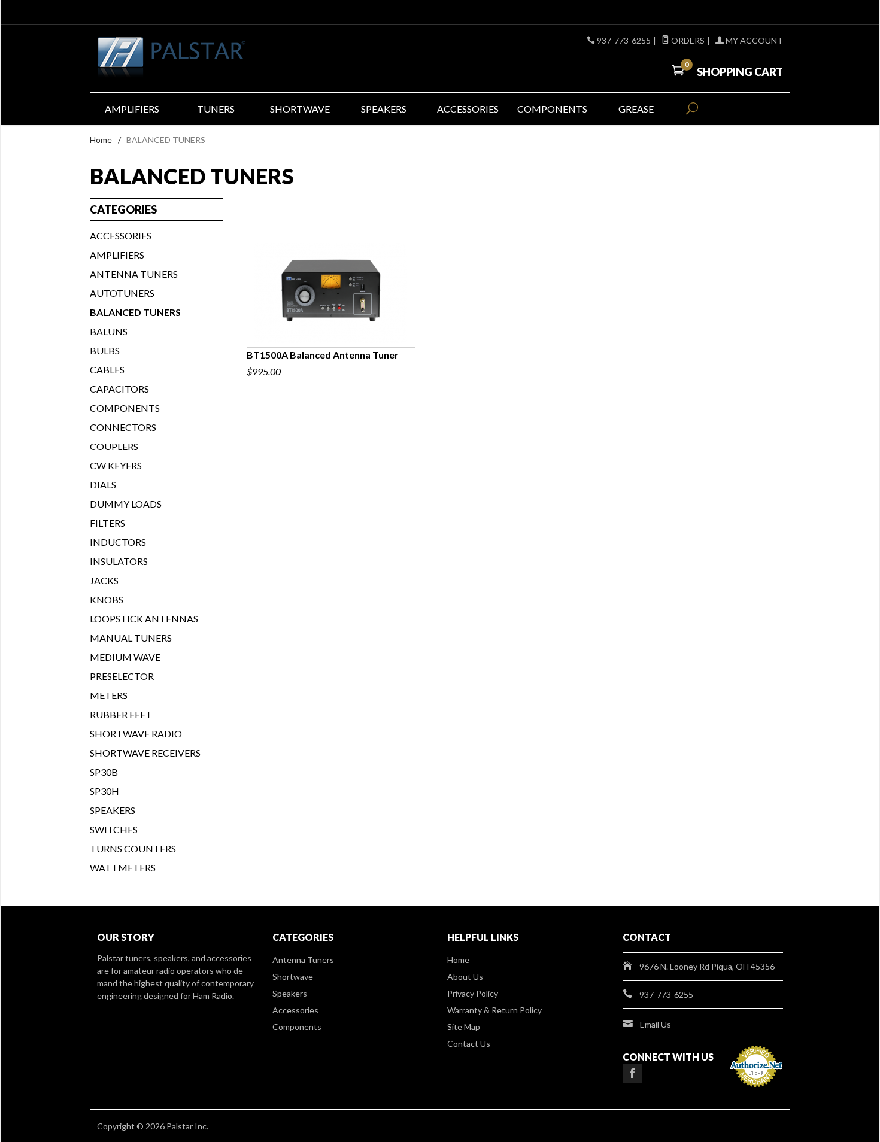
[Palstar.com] (206, 58)
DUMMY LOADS (126, 503)
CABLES (107, 369)
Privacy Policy (472, 993)
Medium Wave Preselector (125, 666)
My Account (753, 40)
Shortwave (300, 108)
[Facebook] (632, 1073)
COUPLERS (114, 446)
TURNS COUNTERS (133, 848)
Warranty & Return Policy (494, 1010)
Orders (687, 40)
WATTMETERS (123, 867)
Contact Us (468, 1043)
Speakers (383, 108)
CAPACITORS (119, 388)
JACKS (104, 580)
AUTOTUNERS (122, 293)
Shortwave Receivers (145, 752)
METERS (109, 695)
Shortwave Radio (136, 733)
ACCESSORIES (120, 235)
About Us (465, 976)
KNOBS (106, 599)
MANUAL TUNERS (131, 637)
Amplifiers (132, 108)
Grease (636, 108)
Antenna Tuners (134, 274)
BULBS (105, 350)
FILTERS (107, 523)
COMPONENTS (125, 408)
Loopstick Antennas (144, 618)
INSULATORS (119, 561)
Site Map (463, 1027)
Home (101, 140)
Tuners (216, 108)
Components (552, 108)
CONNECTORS (123, 427)
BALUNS (109, 331)
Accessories (468, 108)
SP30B (104, 771)
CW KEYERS (116, 465)
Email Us (655, 1024)
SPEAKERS (112, 810)
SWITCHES (114, 829)
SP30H (104, 791)
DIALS (103, 484)
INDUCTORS (118, 542)
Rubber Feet (121, 714)
